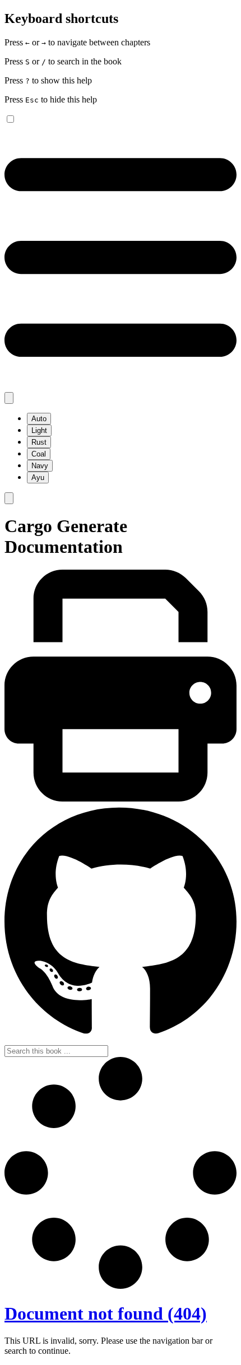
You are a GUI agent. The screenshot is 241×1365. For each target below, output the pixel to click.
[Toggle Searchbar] (8, 498)
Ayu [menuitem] (37, 477)
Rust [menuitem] (39, 442)
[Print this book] (120, 798)
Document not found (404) (105, 1313)
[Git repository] (120, 1040)
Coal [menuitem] (38, 454)
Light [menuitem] (39, 430)
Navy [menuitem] (39, 466)
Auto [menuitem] (39, 418)
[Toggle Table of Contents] (120, 387)
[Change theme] (8, 398)
